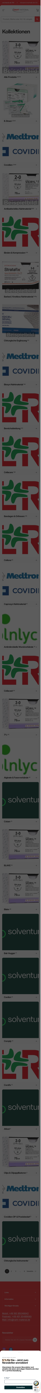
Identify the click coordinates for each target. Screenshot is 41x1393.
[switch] (35, 1390)
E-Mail (6, 1378)
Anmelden (20, 1387)
